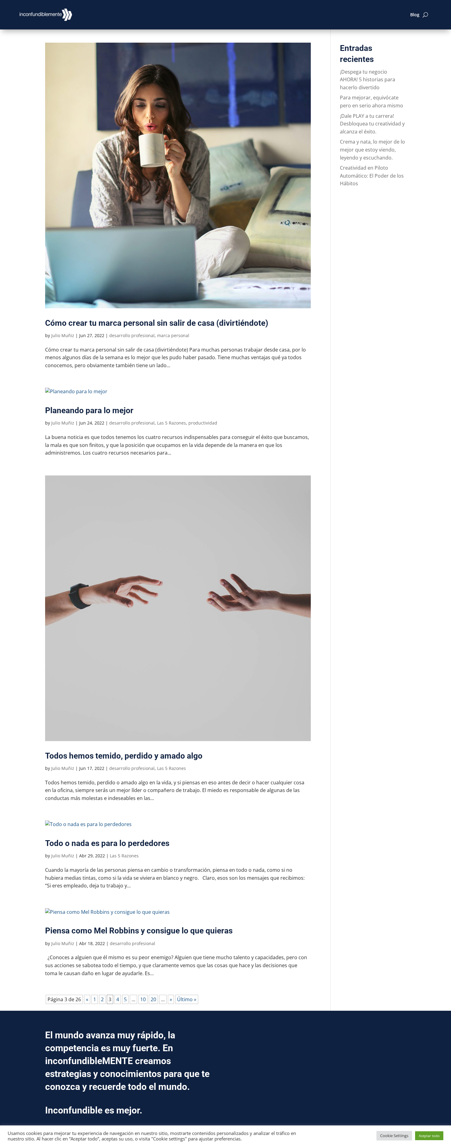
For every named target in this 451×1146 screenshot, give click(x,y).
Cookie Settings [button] (394, 1135)
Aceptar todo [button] (429, 1135)
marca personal (173, 335)
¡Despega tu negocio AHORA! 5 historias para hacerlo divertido (367, 79)
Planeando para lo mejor (89, 410)
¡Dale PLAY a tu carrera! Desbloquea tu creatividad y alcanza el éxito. (372, 124)
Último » (186, 999)
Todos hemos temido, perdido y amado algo (123, 755)
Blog (414, 14)
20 (153, 999)
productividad (202, 423)
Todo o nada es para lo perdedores (107, 843)
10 (143, 999)
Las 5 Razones (171, 423)
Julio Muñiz (62, 335)
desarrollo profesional (132, 335)
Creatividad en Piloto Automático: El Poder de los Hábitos (372, 175)
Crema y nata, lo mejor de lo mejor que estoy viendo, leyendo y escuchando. (372, 149)
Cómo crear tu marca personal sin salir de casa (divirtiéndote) (156, 323)
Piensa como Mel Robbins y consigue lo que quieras (139, 930)
